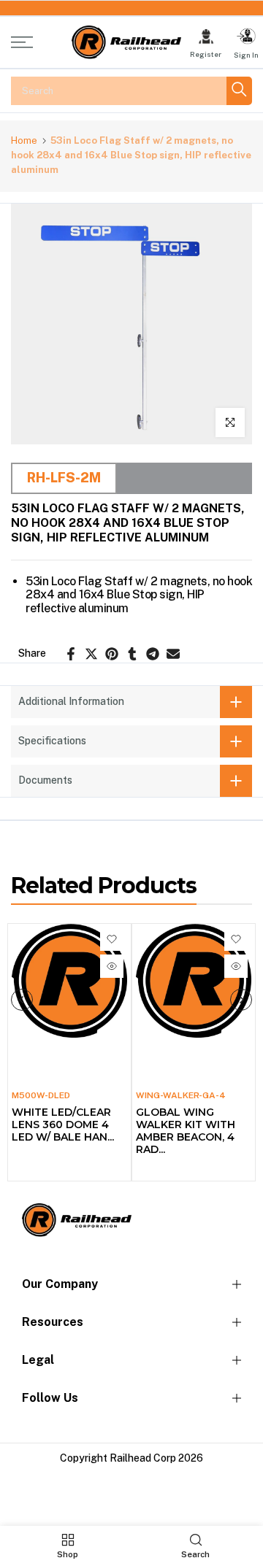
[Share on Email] (173, 654)
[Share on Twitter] (91, 654)
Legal (38, 1360)
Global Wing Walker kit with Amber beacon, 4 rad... (185, 1131)
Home (24, 140)
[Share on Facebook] (70, 654)
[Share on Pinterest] (111, 654)
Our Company (60, 1284)
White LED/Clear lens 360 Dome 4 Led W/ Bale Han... (63, 1124)
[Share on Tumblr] (132, 654)
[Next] (241, 1000)
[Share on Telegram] (152, 654)
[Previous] (22, 1000)
